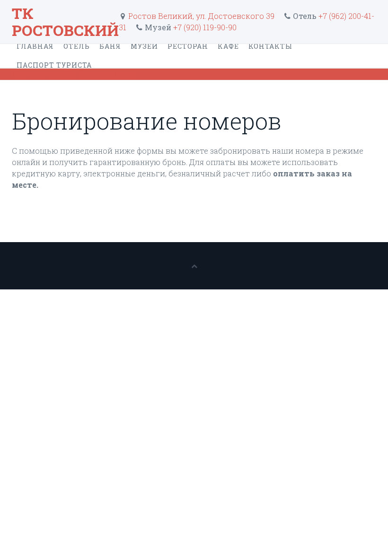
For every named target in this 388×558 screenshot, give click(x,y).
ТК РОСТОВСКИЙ (65, 21)
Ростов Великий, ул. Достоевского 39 (200, 16)
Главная (35, 46)
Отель (76, 46)
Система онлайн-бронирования (73, 74)
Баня (110, 46)
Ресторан (188, 46)
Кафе (228, 46)
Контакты (270, 46)
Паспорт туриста (54, 65)
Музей (144, 46)
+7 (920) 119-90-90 (205, 27)
